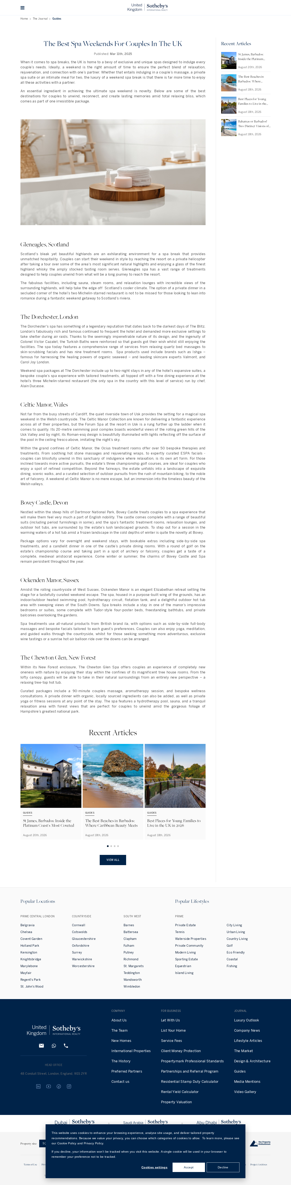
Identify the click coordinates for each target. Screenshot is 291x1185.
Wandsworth (133, 980)
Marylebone (29, 966)
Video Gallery (245, 1092)
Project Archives (258, 1164)
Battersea (131, 932)
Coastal (232, 959)
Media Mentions (247, 1082)
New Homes (121, 1041)
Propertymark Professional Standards (192, 1061)
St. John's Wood (31, 986)
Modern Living (185, 952)
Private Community (189, 946)
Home (24, 18)
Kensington (28, 952)
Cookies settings (154, 1167)
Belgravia (27, 925)
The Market (243, 1051)
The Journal (40, 18)
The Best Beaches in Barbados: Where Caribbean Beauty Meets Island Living (111, 825)
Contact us (120, 1082)
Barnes (129, 925)
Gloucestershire (84, 939)
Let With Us (170, 1020)
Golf (230, 946)
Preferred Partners (126, 1071)
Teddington (132, 973)
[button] (22, 8)
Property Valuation (176, 1102)
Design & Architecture (252, 1061)
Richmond (131, 959)
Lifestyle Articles (248, 1041)
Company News (247, 1030)
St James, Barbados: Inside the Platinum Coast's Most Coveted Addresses (48, 825)
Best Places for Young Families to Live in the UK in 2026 (173, 823)
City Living (234, 925)
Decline (223, 1167)
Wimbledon (132, 986)
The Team (119, 1030)
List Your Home (173, 1030)
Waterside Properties (190, 939)
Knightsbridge (30, 959)
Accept (188, 1167)
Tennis (179, 932)
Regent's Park (30, 980)
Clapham (130, 939)
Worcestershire (83, 966)
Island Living (184, 973)
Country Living (237, 939)
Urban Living (236, 932)
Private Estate (185, 925)
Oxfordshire (80, 946)
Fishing (232, 966)
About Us (119, 1020)
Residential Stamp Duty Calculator (190, 1082)
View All (113, 860)
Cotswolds (79, 932)
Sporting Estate (186, 959)
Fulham (129, 946)
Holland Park (29, 946)
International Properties (131, 1051)
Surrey (77, 952)
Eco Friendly (236, 952)
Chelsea (26, 932)
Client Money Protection (181, 1051)
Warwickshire (82, 959)
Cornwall (78, 925)
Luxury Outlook (246, 1020)
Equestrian (183, 966)
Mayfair (26, 973)
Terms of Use (30, 1164)
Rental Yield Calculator (180, 1092)
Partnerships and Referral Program (190, 1071)
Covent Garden (31, 939)
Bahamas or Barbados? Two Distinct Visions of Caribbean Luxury (253, 126)
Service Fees (171, 1041)
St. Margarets (134, 966)
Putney (129, 952)
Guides (56, 18)
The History (121, 1061)
